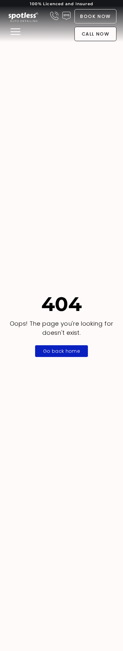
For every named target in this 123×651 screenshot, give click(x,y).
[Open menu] (14, 32)
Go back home (61, 351)
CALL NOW (95, 34)
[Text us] (66, 16)
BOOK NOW (95, 16)
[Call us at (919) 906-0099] (54, 16)
